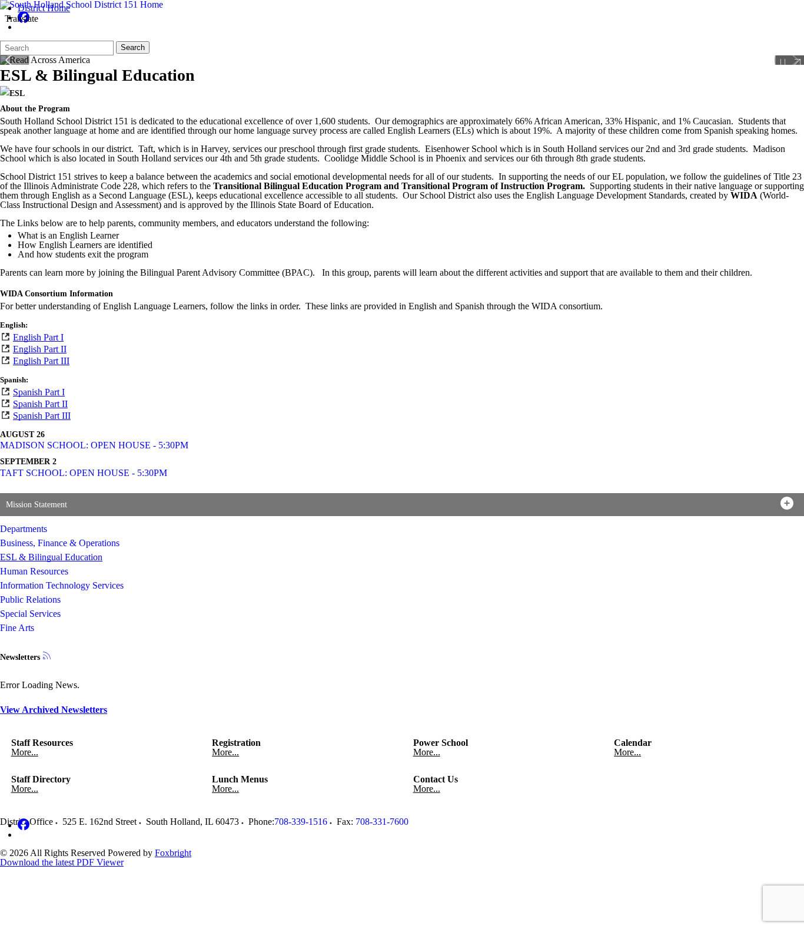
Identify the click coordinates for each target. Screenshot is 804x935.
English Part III (41, 361)
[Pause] (783, 62)
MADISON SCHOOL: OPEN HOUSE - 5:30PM (94, 445)
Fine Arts (17, 628)
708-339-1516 (300, 822)
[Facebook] (23, 825)
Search (133, 47)
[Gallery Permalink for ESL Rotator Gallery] (797, 62)
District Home (44, 8)
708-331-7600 (382, 822)
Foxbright (173, 853)
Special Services (30, 614)
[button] (402, 504)
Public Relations (30, 599)
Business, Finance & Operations (59, 543)
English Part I (38, 337)
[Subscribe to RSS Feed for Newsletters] (46, 657)
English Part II (40, 349)
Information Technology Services (62, 585)
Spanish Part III (42, 416)
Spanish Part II (40, 404)
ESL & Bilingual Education (51, 557)
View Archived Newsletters (53, 710)
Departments (23, 529)
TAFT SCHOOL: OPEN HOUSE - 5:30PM (83, 473)
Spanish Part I (39, 392)
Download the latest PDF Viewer (62, 862)
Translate (21, 19)
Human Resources (34, 571)
